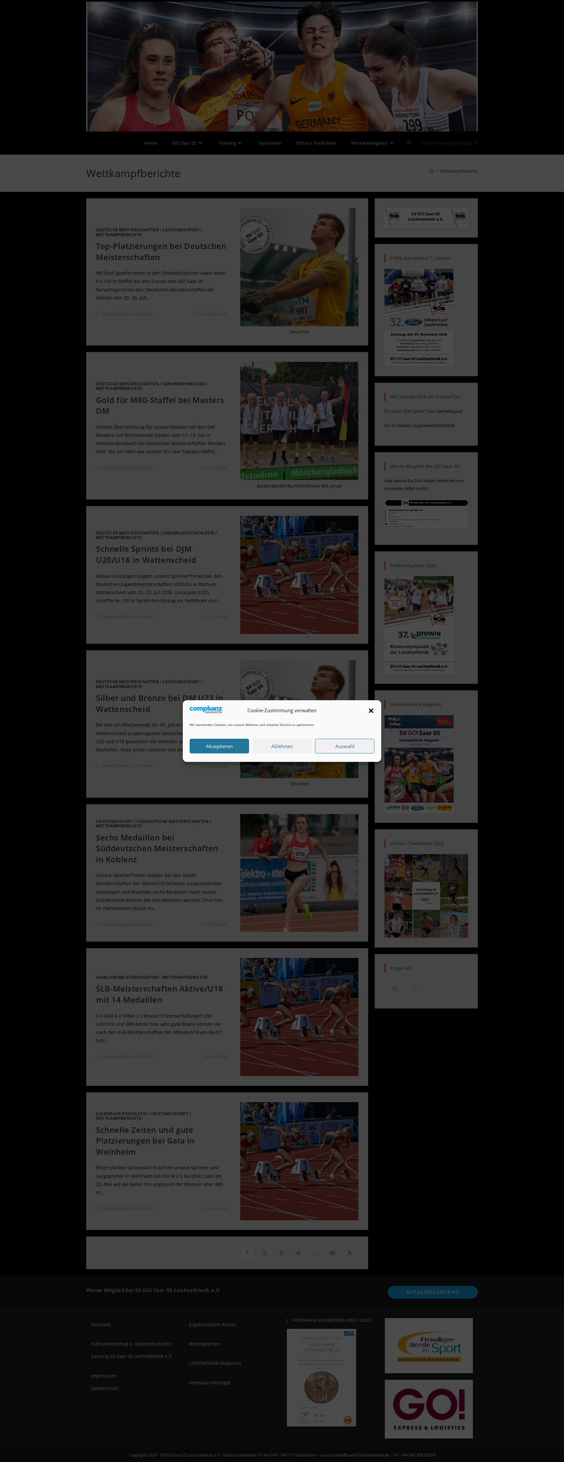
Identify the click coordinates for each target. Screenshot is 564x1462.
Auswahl (344, 746)
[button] (371, 710)
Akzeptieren (219, 746)
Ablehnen (282, 746)
